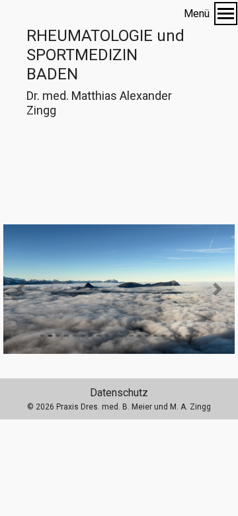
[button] (20, 289)
